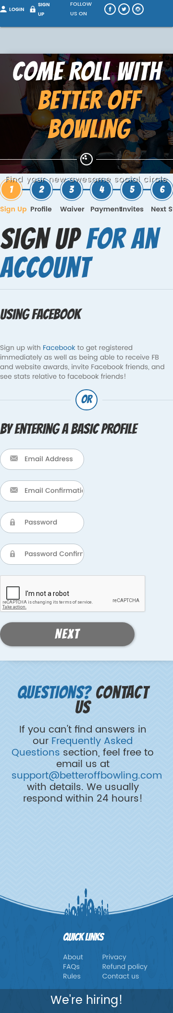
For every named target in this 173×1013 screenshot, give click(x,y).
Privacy (114, 957)
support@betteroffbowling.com (87, 776)
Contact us (120, 976)
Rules (72, 976)
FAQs (71, 967)
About (73, 957)
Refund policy (125, 967)
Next (67, 634)
